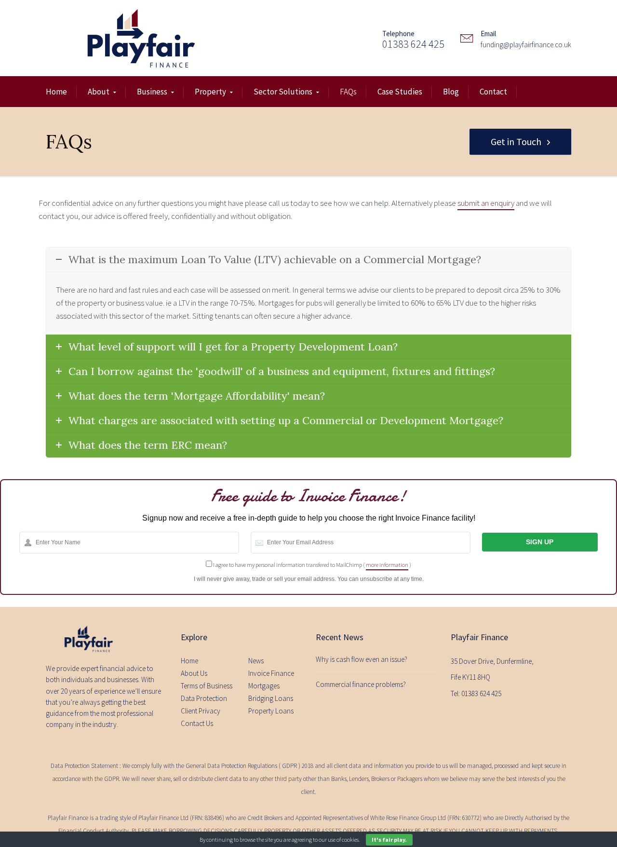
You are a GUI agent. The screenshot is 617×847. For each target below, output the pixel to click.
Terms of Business (206, 685)
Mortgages (264, 685)
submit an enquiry (485, 203)
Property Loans (271, 710)
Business (152, 91)
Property (210, 91)
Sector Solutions (283, 91)
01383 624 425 (413, 44)
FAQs (348, 91)
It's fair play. (389, 839)
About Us (194, 673)
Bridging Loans (270, 698)
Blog (451, 91)
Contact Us (197, 723)
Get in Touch (516, 141)
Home (56, 91)
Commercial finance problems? (361, 684)
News (256, 660)
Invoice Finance (271, 673)
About (98, 91)
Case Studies (399, 91)
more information (387, 564)
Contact (493, 91)
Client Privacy (200, 710)
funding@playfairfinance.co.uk (526, 44)
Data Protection (204, 698)
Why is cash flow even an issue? (361, 659)
